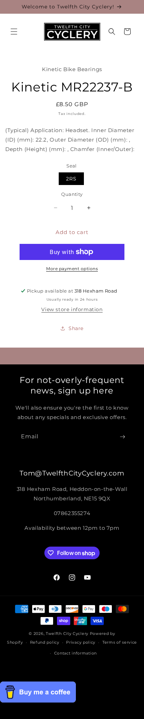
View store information (71, 309)
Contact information (75, 653)
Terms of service (119, 642)
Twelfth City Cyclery (67, 633)
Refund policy (44, 642)
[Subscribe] (122, 437)
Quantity (71, 194)
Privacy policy (80, 642)
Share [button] (76, 328)
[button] (14, 31)
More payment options (72, 268)
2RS (71, 179)
